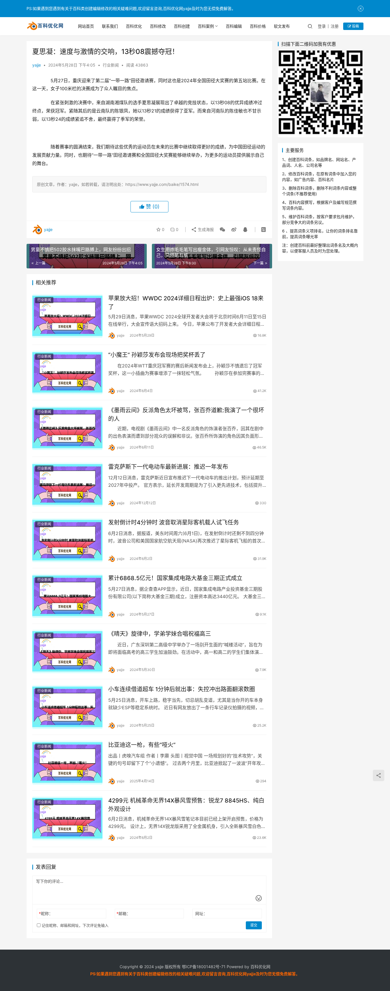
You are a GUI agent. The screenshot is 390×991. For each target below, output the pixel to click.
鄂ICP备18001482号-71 (203, 966)
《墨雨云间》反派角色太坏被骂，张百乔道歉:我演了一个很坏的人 (186, 414)
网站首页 (86, 26)
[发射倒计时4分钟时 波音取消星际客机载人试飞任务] (67, 540)
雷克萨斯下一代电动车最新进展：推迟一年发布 (168, 466)
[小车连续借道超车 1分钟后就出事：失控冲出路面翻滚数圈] (67, 707)
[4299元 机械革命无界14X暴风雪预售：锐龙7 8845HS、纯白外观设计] (67, 818)
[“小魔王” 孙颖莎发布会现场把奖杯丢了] (67, 373)
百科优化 (134, 26)
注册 (335, 26)
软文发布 (282, 26)
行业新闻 (111, 65)
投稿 (355, 26)
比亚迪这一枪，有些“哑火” (142, 744)
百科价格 (258, 26)
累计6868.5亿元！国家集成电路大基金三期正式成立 (175, 578)
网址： (201, 913)
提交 (253, 925)
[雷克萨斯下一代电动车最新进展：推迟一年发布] (67, 484)
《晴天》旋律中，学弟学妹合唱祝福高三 (159, 633)
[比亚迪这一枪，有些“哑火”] (67, 763)
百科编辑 (234, 26)
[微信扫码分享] (222, 229)
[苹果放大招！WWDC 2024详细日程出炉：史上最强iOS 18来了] (67, 316)
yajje (36, 65)
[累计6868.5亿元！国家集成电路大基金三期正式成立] (67, 596)
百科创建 (182, 26)
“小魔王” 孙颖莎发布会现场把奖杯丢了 (157, 354)
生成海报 (205, 229)
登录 (322, 26)
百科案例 (206, 26)
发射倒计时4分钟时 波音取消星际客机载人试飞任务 (173, 522)
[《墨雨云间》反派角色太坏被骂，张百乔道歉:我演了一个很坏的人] (67, 428)
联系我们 (110, 26)
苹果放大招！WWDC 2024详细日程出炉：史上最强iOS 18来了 (186, 302)
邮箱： (123, 913)
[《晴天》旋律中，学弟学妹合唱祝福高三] (67, 652)
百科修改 (158, 26)
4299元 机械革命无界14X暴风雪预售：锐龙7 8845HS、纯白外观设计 (186, 804)
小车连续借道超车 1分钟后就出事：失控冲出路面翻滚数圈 (181, 689)
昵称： (46, 913)
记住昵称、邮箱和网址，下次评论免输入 (74, 925)
